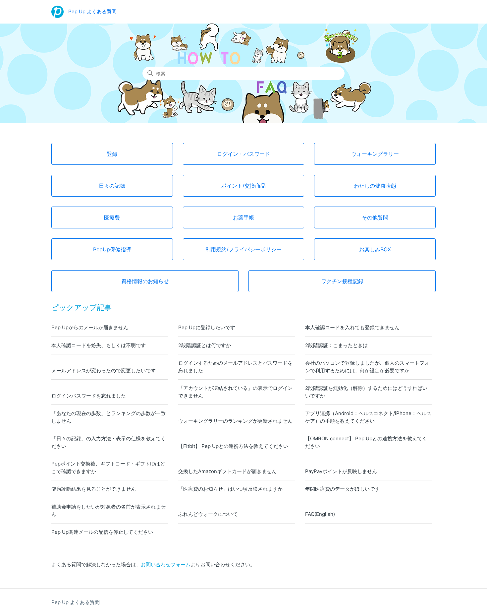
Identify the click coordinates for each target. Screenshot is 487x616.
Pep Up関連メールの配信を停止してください (102, 532)
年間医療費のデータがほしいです (342, 489)
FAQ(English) (320, 514)
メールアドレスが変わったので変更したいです (103, 370)
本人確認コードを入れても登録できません (352, 327)
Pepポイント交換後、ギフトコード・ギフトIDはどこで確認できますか (108, 467)
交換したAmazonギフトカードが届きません (227, 471)
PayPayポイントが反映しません (341, 471)
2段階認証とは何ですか (204, 345)
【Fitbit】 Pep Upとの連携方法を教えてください (233, 446)
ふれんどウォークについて (208, 514)
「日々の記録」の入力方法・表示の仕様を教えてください (108, 442)
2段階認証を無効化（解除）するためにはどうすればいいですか (366, 392)
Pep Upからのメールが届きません (89, 327)
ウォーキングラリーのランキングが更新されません (235, 421)
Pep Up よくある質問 (75, 602)
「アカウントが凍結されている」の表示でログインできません (235, 392)
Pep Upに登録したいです (206, 327)
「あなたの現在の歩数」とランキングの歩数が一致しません (108, 417)
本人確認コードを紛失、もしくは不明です (98, 345)
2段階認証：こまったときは (336, 345)
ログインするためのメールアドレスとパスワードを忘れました (235, 367)
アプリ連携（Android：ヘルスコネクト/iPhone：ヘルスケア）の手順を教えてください (368, 417)
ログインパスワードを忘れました (88, 396)
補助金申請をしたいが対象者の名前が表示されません (108, 511)
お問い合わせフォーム (165, 564)
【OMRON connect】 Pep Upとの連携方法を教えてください (366, 442)
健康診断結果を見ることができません (93, 489)
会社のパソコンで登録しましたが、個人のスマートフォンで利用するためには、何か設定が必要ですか (367, 367)
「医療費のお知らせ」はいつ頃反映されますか (230, 489)
